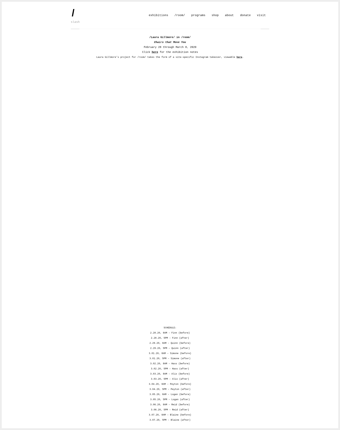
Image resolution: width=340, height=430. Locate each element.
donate (245, 15)
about (229, 15)
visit (261, 15)
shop (215, 15)
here (155, 52)
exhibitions (158, 15)
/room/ (179, 15)
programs (198, 15)
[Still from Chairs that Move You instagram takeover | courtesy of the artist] (96, 106)
